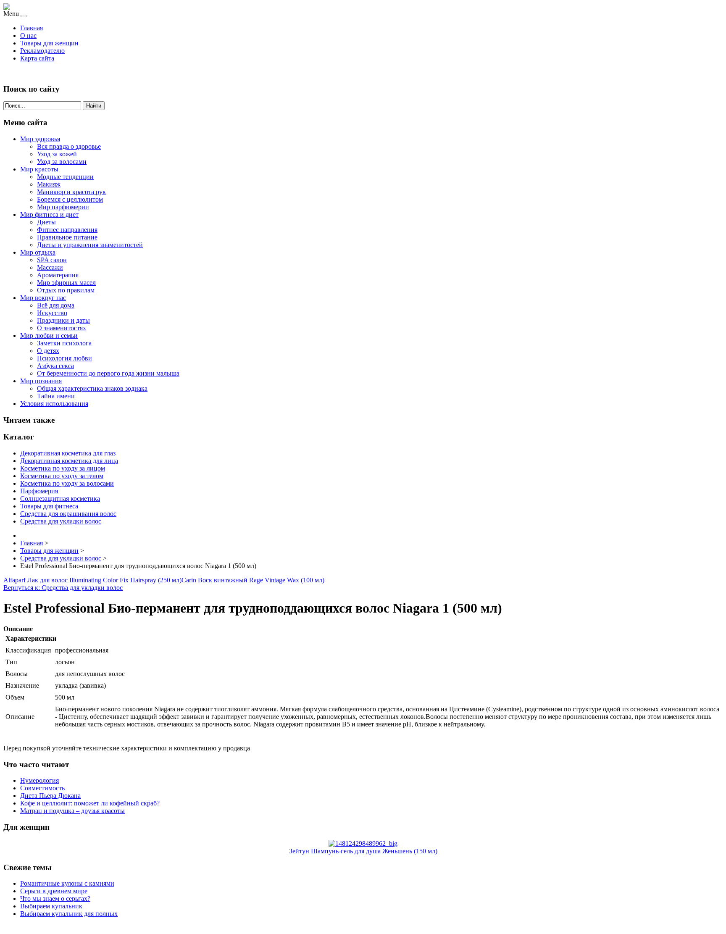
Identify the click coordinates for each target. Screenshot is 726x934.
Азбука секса (55, 365)
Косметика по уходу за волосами (67, 483)
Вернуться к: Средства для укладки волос (63, 587)
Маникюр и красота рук (71, 191)
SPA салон (52, 259)
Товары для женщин (49, 43)
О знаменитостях (61, 328)
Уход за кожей (57, 154)
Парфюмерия (39, 491)
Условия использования (54, 403)
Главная (31, 28)
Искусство (52, 312)
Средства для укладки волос (60, 521)
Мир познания (41, 380)
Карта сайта (37, 58)
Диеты (46, 222)
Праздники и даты (63, 320)
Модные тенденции (65, 176)
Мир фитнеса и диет (49, 214)
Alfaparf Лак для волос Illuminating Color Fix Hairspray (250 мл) (92, 580)
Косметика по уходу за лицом (62, 468)
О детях (48, 350)
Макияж (48, 184)
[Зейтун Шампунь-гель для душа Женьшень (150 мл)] (363, 843)
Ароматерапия (58, 275)
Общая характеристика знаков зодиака (92, 388)
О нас (28, 35)
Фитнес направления (67, 229)
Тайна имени (56, 396)
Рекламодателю (42, 50)
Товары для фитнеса (49, 506)
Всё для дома (55, 305)
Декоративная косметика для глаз (68, 453)
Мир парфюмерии (63, 206)
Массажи (50, 267)
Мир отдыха (37, 252)
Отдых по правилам (66, 290)
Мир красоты (39, 169)
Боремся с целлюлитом (70, 199)
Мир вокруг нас (43, 297)
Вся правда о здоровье (69, 146)
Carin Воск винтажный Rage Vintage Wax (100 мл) (253, 580)
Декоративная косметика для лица (69, 460)
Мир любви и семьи (49, 335)
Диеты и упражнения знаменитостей (90, 244)
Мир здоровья (40, 138)
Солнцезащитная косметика (60, 498)
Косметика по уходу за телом (61, 475)
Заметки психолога (64, 343)
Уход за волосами (62, 161)
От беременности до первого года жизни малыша (108, 373)
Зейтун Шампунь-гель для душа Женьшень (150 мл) (363, 851)
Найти (93, 106)
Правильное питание (67, 237)
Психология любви (64, 358)
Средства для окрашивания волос (68, 513)
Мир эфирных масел (66, 282)
